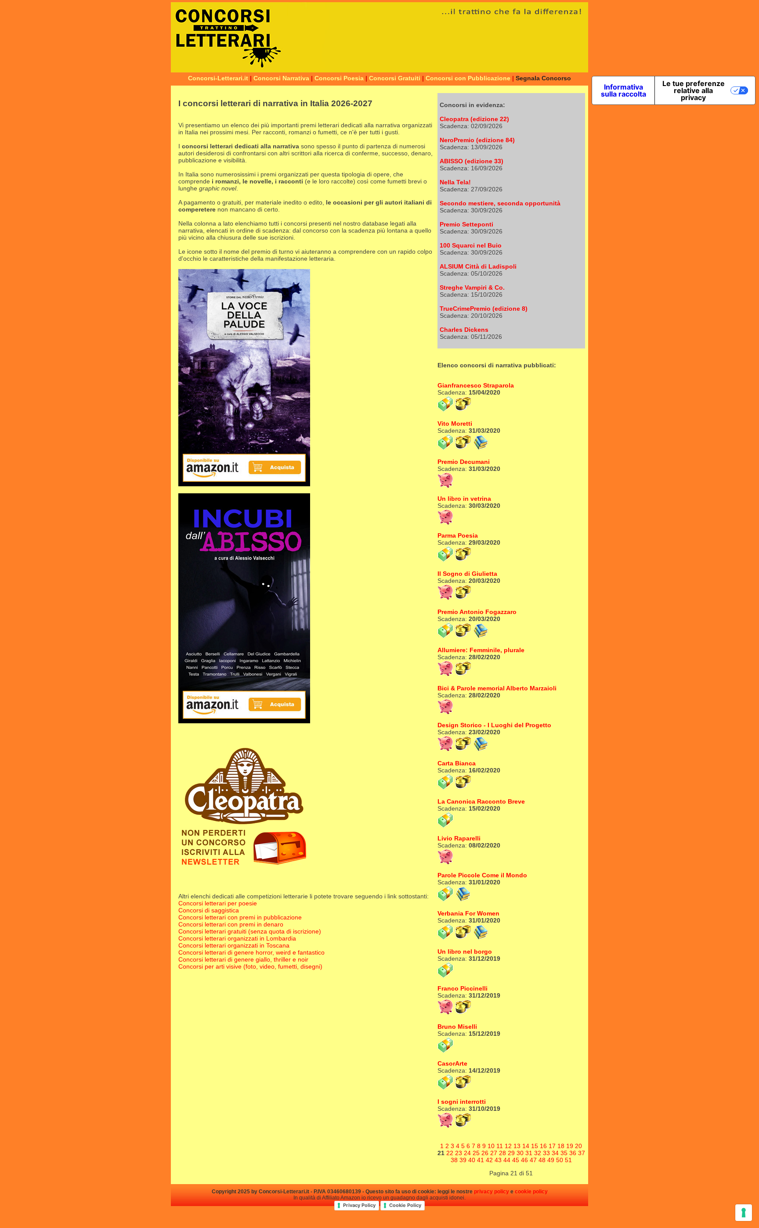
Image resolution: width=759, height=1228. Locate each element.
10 (491, 1145)
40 (471, 1159)
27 (493, 1152)
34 (555, 1152)
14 (525, 1145)
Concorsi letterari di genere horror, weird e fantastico (251, 952)
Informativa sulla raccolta (623, 90)
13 (516, 1145)
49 (550, 1159)
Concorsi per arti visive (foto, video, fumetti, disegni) (250, 966)
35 (563, 1152)
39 (462, 1159)
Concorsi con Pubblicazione (468, 78)
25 (476, 1152)
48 (542, 1159)
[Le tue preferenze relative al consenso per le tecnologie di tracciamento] (743, 1212)
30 (520, 1152)
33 (546, 1152)
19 (569, 1145)
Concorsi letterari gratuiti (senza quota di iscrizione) (249, 931)
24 (467, 1152)
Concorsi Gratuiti (394, 78)
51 (568, 1159)
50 (559, 1159)
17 (552, 1145)
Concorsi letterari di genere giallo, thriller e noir (243, 959)
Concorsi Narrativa (281, 78)
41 (480, 1159)
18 (560, 1145)
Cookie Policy (405, 1205)
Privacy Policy (359, 1205)
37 (581, 1152)
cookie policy (531, 1192)
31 (528, 1152)
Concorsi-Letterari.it (218, 78)
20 (578, 1145)
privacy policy (491, 1192)
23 (458, 1152)
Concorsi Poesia (339, 78)
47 (533, 1159)
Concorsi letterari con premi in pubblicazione (240, 917)
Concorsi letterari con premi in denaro (230, 924)
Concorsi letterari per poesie (217, 903)
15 (534, 1145)
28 (502, 1152)
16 (543, 1145)
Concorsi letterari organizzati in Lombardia (237, 938)
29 (511, 1152)
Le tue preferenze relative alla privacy (693, 90)
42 (489, 1159)
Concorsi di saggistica (208, 910)
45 (515, 1159)
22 (449, 1152)
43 (498, 1159)
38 (454, 1159)
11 (499, 1145)
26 (484, 1152)
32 (537, 1152)
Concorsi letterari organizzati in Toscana (233, 945)
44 (506, 1159)
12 (508, 1145)
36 (572, 1152)
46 (524, 1159)
